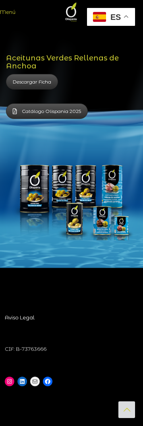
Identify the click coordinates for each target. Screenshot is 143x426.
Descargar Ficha (32, 82)
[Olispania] (71, 12)
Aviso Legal (20, 317)
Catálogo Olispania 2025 (51, 111)
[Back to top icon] (126, 409)
